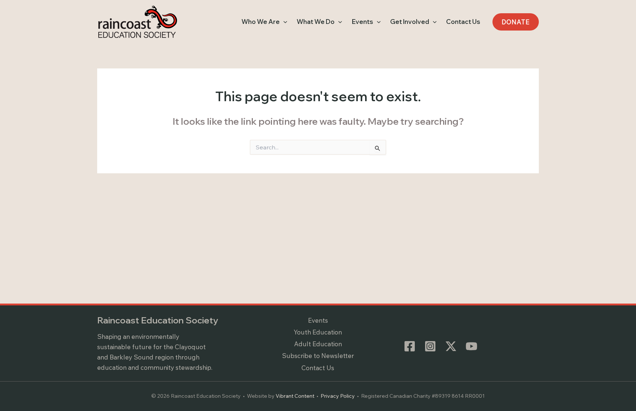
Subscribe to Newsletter (318, 355)
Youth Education (318, 332)
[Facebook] (410, 346)
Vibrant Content (295, 396)
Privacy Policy (338, 396)
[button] (283, 21)
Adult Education (318, 344)
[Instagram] (430, 346)
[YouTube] (471, 346)
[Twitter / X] (451, 346)
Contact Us (317, 368)
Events (318, 320)
